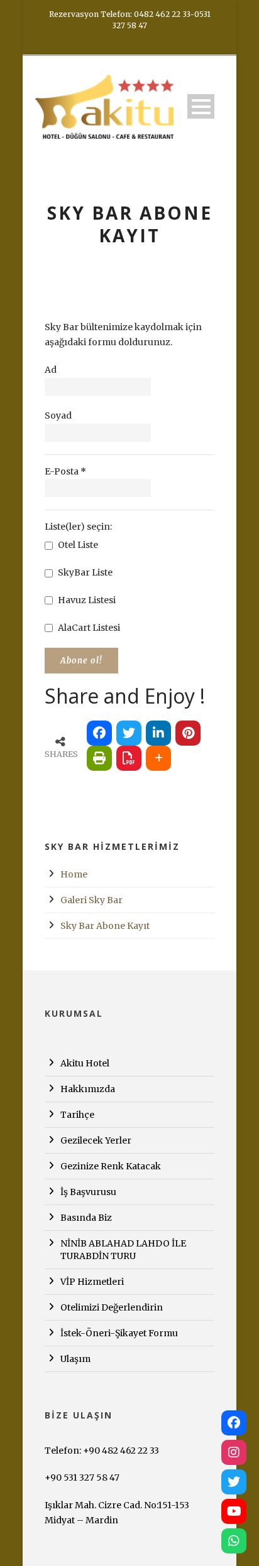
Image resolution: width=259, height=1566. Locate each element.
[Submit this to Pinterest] (188, 733)
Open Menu (200, 106)
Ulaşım (75, 1359)
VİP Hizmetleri (92, 1281)
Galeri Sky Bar (91, 900)
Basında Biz (86, 1217)
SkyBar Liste (84, 572)
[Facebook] (233, 1422)
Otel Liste (77, 544)
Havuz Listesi (86, 600)
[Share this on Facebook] (99, 733)
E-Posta (65, 471)
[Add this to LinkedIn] (158, 733)
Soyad (58, 415)
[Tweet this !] (128, 733)
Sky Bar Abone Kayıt (105, 925)
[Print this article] (99, 758)
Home (73, 874)
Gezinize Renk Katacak (110, 1166)
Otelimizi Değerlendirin (111, 1307)
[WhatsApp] (233, 1540)
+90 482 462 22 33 (121, 1450)
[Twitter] (233, 1481)
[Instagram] (233, 1452)
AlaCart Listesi (88, 627)
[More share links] (158, 758)
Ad (51, 369)
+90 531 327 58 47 (82, 1477)
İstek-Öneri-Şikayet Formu (119, 1333)
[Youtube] (233, 1511)
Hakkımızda (87, 1089)
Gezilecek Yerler (95, 1140)
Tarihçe (77, 1114)
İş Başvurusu (88, 1192)
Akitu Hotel (84, 1063)
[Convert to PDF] (128, 758)
